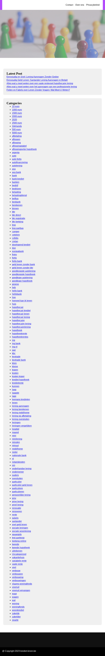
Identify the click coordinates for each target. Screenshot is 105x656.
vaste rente (17, 564)
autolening (17, 165)
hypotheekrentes (20, 337)
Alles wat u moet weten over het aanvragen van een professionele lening (42, 86)
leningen (16, 422)
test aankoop (18, 538)
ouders (15, 475)
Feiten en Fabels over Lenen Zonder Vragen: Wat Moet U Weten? (38, 90)
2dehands (17, 126)
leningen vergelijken (22, 426)
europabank (18, 251)
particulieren (18, 491)
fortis (14, 258)
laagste (15, 393)
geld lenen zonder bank (23, 264)
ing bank (16, 343)
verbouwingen (19, 580)
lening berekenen (20, 409)
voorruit (15, 587)
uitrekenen (17, 551)
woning (15, 603)
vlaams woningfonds (22, 584)
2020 (14, 119)
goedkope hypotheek (22, 281)
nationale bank (19, 455)
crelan (15, 241)
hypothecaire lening (21, 324)
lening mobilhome (20, 412)
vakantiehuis (18, 557)
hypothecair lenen (20, 314)
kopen (15, 370)
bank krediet (18, 179)
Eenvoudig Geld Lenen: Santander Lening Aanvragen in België (37, 80)
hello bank (17, 291)
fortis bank (17, 261)
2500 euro (17, 123)
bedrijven (16, 189)
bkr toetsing (17, 221)
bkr (13, 212)
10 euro (15, 106)
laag (14, 389)
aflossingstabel (19, 146)
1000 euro (17, 110)
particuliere (17, 488)
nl (13, 458)
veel (14, 567)
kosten (15, 373)
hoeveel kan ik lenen (22, 300)
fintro (14, 254)
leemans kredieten (21, 399)
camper (15, 231)
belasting (16, 192)
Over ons (79, 5)
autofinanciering (20, 162)
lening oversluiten (20, 419)
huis (14, 304)
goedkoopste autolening (23, 271)
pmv (14, 498)
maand (15, 432)
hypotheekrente (19, 333)
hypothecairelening (21, 327)
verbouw (16, 570)
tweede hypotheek (21, 547)
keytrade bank (19, 360)
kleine (15, 366)
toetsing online (19, 541)
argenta (15, 152)
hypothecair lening (21, 317)
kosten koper (18, 376)
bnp (14, 225)
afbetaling (17, 136)
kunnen (15, 386)
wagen (15, 597)
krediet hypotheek (20, 379)
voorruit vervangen (21, 590)
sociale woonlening (21, 531)
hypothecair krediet (21, 310)
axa (14, 169)
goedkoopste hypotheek (23, 274)
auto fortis (16, 159)
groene (15, 284)
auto (14, 156)
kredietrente (18, 383)
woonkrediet (18, 610)
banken (15, 182)
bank (14, 175)
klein (14, 363)
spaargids (17, 534)
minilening (17, 439)
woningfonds (18, 607)
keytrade (16, 356)
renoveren (17, 511)
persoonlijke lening (21, 495)
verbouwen (17, 574)
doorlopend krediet (21, 244)
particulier (17, 482)
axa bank (16, 172)
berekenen (17, 205)
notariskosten (18, 462)
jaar (14, 350)
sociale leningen (20, 528)
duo (14, 248)
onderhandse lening (21, 468)
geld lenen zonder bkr (22, 268)
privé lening (17, 505)
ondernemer (18, 472)
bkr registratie (18, 218)
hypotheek (17, 330)
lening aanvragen (20, 406)
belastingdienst (19, 195)
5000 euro (17, 133)
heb (14, 287)
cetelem (16, 235)
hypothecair (17, 307)
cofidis (15, 238)
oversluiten (17, 478)
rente (14, 514)
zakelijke (16, 617)
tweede (15, 544)
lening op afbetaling (21, 416)
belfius (15, 198)
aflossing (16, 142)
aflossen (16, 139)
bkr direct (16, 215)
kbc (13, 353)
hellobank (17, 294)
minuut (15, 445)
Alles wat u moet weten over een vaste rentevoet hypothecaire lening (40, 83)
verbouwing (17, 577)
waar (14, 593)
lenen (15, 403)
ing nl (14, 347)
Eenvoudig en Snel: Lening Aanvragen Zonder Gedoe (33, 77)
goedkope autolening (22, 277)
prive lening (17, 501)
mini (14, 435)
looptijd (15, 429)
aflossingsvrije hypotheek (24, 149)
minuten (16, 442)
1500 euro (17, 113)
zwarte (15, 620)
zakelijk (15, 613)
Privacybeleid (93, 5)
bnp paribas (18, 228)
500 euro (16, 129)
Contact (69, 5)
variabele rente (19, 561)
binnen (15, 208)
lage (14, 396)
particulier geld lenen (22, 485)
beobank (16, 202)
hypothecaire (18, 320)
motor (15, 452)
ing (13, 340)
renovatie (16, 508)
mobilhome (17, 449)
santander (17, 521)
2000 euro (17, 116)
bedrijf (15, 185)
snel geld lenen (19, 524)
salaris (15, 518)
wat (13, 600)
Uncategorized (19, 554)
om (13, 465)
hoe (14, 297)
